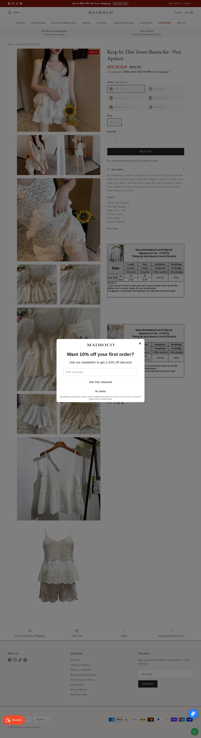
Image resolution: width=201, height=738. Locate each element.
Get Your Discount (100, 382)
